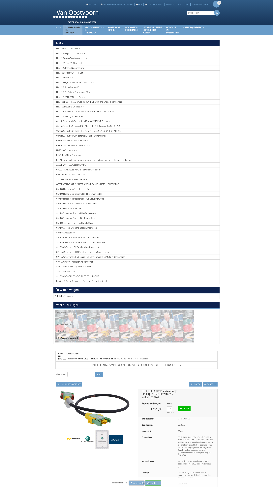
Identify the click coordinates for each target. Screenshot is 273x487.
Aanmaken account (201, 4)
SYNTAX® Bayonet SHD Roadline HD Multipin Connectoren (82, 252)
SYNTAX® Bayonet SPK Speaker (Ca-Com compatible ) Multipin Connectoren (90, 257)
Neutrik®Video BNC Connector (70, 63)
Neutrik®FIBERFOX (64, 78)
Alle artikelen (60, 374)
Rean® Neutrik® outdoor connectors (73, 145)
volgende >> (210, 384)
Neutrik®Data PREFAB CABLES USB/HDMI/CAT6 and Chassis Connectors (89, 102)
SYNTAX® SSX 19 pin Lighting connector (74, 262)
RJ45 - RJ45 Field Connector (68, 155)
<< (69, 384)
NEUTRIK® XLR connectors (68, 48)
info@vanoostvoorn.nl (67, 338)
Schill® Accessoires (65, 233)
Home (58, 27)
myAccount (183, 4)
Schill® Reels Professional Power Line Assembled (78, 237)
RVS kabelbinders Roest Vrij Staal (71, 174)
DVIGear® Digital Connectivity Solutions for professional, (81, 281)
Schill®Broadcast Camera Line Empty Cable (75, 218)
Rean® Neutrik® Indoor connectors (72, 141)
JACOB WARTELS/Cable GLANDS (71, 165)
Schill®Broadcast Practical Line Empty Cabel (76, 213)
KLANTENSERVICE (155, 4)
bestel (186, 408)
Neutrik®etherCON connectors (70, 68)
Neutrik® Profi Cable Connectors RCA (73, 92)
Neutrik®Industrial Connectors (70, 107)
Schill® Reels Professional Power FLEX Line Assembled (81, 242)
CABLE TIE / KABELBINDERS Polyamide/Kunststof (78, 170)
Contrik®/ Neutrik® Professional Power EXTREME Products (83, 121)
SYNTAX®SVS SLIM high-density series (73, 267)
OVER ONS (93, 4)
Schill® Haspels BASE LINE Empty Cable (74, 189)
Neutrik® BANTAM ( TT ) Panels (70, 97)
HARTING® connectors (66, 150)
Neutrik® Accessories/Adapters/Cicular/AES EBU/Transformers (85, 111)
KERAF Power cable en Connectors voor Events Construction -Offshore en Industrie (93, 160)
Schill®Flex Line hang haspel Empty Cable (74, 223)
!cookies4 (154, 483)
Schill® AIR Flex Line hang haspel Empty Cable (76, 228)
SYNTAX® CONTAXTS (66, 271)
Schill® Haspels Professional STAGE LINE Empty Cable (80, 199)
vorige (197, 384)
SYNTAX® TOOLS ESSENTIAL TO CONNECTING (77, 276)
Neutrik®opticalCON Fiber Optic (70, 73)
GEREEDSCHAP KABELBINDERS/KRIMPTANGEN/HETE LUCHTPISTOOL (88, 184)
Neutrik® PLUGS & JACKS (67, 87)
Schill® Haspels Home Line (68, 208)
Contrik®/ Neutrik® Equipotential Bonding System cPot (90, 359)
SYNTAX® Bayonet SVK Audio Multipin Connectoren (79, 247)
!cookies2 (123, 483)
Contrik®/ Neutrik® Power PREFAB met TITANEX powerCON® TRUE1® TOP (90, 126)
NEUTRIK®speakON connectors (70, 53)
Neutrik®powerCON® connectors (71, 58)
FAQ (140, 4)
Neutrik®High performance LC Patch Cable (75, 82)
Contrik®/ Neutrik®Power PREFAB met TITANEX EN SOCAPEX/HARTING (88, 131)
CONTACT (170, 4)
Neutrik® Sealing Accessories (69, 116)
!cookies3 (137, 483)
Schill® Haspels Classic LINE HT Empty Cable (76, 204)
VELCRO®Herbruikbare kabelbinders (72, 179)
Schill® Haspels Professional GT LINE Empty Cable (79, 194)
